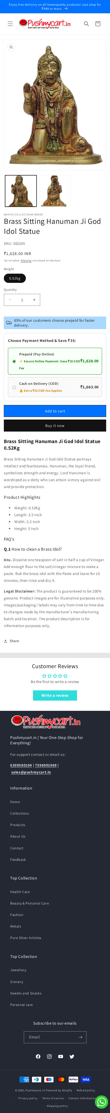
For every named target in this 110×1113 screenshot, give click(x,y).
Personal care (21, 1004)
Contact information (82, 1098)
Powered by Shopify (59, 1090)
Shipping (26, 260)
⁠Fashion (16, 914)
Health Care (20, 891)
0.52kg (14, 278)
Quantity (10, 289)
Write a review (54, 695)
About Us (18, 836)
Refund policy (86, 1090)
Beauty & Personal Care (29, 903)
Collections (19, 813)
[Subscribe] (80, 1037)
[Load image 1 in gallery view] (21, 191)
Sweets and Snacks (25, 993)
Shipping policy (57, 1106)
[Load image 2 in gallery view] (55, 191)
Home (15, 801)
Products (17, 824)
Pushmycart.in (35, 1090)
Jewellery (18, 970)
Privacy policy (27, 1098)
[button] (10, 23)
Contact (16, 848)
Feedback (18, 859)
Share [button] (14, 641)
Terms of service (53, 1098)
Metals (15, 926)
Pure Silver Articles (25, 937)
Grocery (16, 981)
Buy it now (55, 425)
